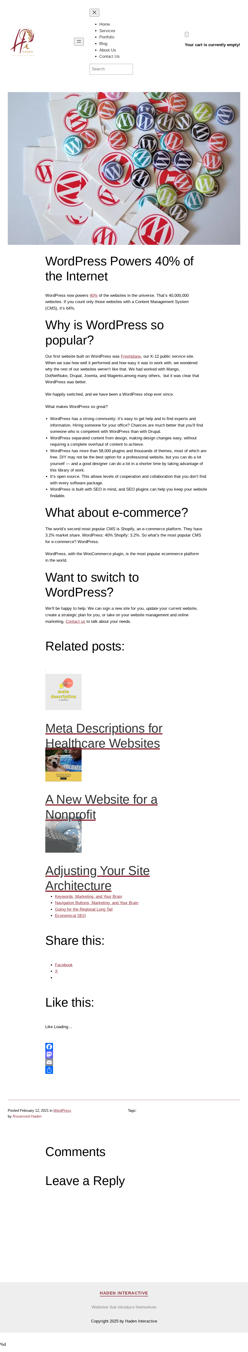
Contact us (75, 621)
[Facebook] (124, 1047)
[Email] (124, 1062)
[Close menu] (94, 13)
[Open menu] (79, 42)
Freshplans (131, 356)
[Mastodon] (124, 1054)
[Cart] (187, 34)
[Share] (124, 1070)
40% (94, 295)
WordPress (62, 1110)
